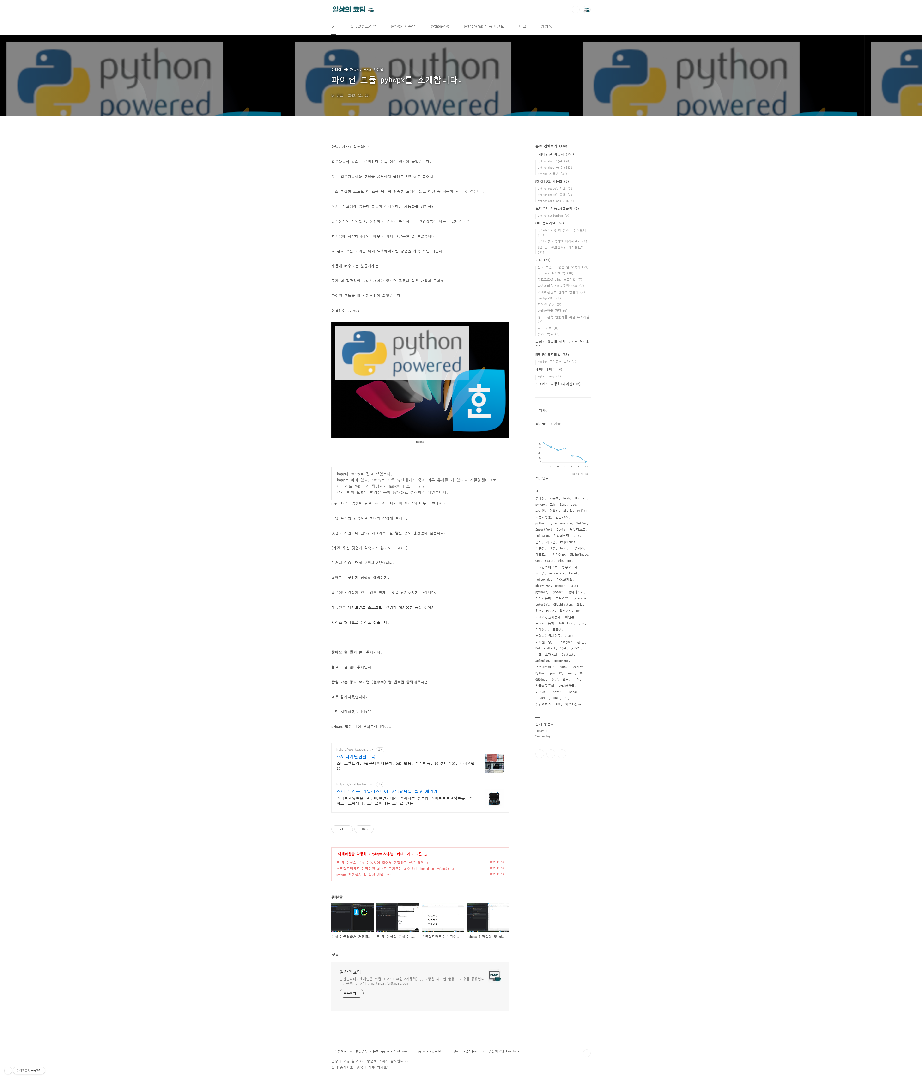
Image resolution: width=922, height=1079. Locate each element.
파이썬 (540, 511)
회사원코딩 (543, 642)
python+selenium (554, 215)
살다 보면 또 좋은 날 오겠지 (563, 267)
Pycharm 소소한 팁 (556, 273)
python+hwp (439, 26)
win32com (564, 561)
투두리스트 (577, 529)
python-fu (543, 523)
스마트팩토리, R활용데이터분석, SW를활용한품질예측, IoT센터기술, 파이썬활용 (405, 766)
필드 (538, 542)
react (570, 673)
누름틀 (540, 548)
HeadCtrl (578, 667)
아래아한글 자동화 (352, 854)
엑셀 (552, 548)
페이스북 (539, 753)
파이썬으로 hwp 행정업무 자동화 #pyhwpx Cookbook (369, 1051)
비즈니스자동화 (546, 654)
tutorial (542, 604)
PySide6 (558, 592)
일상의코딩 (350, 972)
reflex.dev (543, 579)
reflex (582, 511)
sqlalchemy (549, 376)
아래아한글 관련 (553, 311)
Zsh (552, 504)
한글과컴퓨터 (544, 685)
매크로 (540, 554)
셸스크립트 (549, 334)
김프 (538, 611)
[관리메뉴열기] (8, 1070)
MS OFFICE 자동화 (552, 181)
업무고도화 (569, 567)
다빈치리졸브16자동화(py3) (561, 286)
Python (540, 673)
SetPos (581, 523)
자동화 (554, 498)
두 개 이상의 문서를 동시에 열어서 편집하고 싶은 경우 (380, 862)
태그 (522, 26)
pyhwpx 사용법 (403, 26)
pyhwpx (540, 504)
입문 (563, 648)
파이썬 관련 (550, 304)
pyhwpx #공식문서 (465, 1051)
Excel (573, 573)
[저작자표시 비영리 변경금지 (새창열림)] (380, 829)
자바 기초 (548, 328)
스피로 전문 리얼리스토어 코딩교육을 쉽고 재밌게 (387, 791)
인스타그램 (550, 753)
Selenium (542, 660)
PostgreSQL (549, 298)
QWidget (541, 679)
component (561, 660)
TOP (587, 1053)
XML (581, 673)
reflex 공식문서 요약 (557, 361)
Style (561, 529)
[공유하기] (348, 829)
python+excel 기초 (555, 188)
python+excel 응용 (555, 194)
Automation (563, 523)
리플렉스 (577, 548)
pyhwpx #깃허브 (429, 1051)
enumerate (556, 573)
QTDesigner (564, 642)
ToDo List (566, 623)
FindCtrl (542, 698)
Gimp (563, 504)
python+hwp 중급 (555, 167)
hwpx (563, 548)
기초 (577, 536)
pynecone (579, 598)
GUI (537, 561)
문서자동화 (557, 554)
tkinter (580, 498)
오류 (566, 679)
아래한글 (541, 629)
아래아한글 (566, 685)
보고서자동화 (544, 623)
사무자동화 (543, 598)
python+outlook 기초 (557, 201)
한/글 (581, 642)
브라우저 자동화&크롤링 (557, 208)
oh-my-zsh (543, 586)
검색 (575, 9)
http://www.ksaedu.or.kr (355, 749)
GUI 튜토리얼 (549, 223)
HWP (578, 611)
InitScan (542, 536)
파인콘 (569, 617)
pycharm (541, 592)
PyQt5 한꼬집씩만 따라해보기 (562, 241)
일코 (581, 623)
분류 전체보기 (551, 146)
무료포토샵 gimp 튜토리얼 (560, 279)
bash (566, 498)
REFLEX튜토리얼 (363, 26)
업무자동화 (573, 704)
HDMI (556, 698)
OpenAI (573, 692)
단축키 (554, 511)
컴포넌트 (565, 611)
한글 (555, 679)
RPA (558, 704)
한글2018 (541, 692)
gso (573, 504)
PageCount (567, 542)
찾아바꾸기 (576, 592)
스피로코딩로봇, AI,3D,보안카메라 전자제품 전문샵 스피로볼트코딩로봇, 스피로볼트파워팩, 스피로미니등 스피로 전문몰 (404, 801)
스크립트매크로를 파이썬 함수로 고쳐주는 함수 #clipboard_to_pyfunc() (392, 869)
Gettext (568, 654)
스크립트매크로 (546, 567)
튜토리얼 (562, 598)
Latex (574, 586)
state (549, 561)
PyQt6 (563, 667)
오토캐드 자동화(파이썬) (558, 384)
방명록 (546, 26)
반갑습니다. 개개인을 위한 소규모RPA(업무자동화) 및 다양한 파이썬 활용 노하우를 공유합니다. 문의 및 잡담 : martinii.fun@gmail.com (412, 981)
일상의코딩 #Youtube (504, 1051)
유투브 (562, 753)
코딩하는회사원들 (547, 636)
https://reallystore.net (355, 784)
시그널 (551, 542)
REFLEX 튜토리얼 (552, 354)
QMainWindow (579, 554)
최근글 (540, 424)
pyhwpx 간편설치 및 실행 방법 (359, 875)
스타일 (540, 573)
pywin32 (556, 673)
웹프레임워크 (544, 667)
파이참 (568, 511)
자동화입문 (543, 517)
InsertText (543, 529)
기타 (543, 260)
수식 (576, 679)
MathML (558, 692)
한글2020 (562, 517)
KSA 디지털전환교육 (355, 756)
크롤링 (557, 629)
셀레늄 (540, 498)
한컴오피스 (543, 704)
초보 (579, 604)
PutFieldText (545, 648)
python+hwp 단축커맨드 (484, 26)
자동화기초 (564, 579)
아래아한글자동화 (547, 617)
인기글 (556, 424)
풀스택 (575, 648)
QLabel (570, 636)
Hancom (560, 586)
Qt (566, 698)
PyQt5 (550, 611)
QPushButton (562, 604)
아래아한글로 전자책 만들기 (561, 292)
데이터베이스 (548, 369)
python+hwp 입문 (554, 161)
